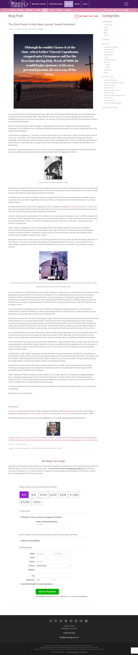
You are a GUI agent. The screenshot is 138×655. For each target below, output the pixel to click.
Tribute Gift (24, 511)
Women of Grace (108, 77)
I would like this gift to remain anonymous (37, 584)
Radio (38, 10)
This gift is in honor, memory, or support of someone (41, 517)
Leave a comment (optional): (46, 521)
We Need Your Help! (88, 16)
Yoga (105, 72)
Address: (31, 570)
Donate (68, 4)
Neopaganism (108, 55)
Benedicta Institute (39, 4)
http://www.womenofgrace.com (74, 418)
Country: (31, 566)
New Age (105, 44)
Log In (85, 4)
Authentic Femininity (110, 80)
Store (52, 10)
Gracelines (105, 39)
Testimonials (108, 98)
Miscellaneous (108, 52)
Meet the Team (109, 93)
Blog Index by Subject (111, 47)
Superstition (108, 70)
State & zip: (30, 580)
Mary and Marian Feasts (112, 90)
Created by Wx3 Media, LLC (58, 652)
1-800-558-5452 (69, 633)
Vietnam (59, 448)
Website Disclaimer (72, 652)
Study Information (56, 4)
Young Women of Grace (110, 107)
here (14, 393)
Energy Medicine (109, 50)
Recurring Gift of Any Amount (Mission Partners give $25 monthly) (48, 534)
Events (77, 4)
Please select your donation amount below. (38, 487)
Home (13, 10)
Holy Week (35, 448)
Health (107, 67)
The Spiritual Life (109, 100)
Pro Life (106, 35)
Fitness (107, 65)
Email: (32, 557)
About (20, 10)
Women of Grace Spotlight (112, 103)
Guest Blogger (39, 29)
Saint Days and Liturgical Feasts (114, 95)
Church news (108, 25)
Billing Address (25, 547)
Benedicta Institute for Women (114, 83)
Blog (45, 10)
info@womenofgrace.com (69, 637)
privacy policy (70, 596)
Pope (105, 32)
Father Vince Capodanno (23, 448)
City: (33, 576)
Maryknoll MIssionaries (48, 448)
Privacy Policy (83, 652)
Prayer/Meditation (110, 60)
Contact (68, 10)
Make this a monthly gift (30, 541)
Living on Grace (21, 444)
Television (29, 10)
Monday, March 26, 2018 (24, 29)
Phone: (32, 561)
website (25, 413)
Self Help (107, 62)
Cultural (106, 27)
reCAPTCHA (56, 596)
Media (106, 30)
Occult (106, 57)
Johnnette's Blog (109, 85)
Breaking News (107, 21)
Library (59, 10)
